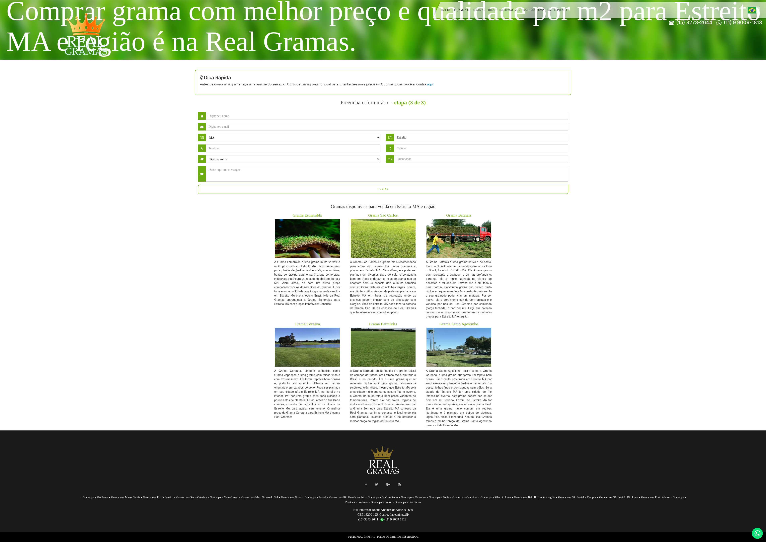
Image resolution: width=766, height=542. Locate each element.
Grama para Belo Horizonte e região (560, 497)
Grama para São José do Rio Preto (651, 497)
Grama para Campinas (486, 497)
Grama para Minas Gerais (125, 497)
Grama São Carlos (383, 215)
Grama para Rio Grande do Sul (361, 497)
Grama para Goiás (302, 497)
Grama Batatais (458, 215)
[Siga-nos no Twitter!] (376, 484)
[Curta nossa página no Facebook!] (366, 484)
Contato (559, 10)
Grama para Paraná (328, 497)
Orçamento (461, 10)
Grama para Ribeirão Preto (519, 497)
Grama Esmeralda (307, 215)
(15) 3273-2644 (693, 22)
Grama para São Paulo (93, 497)
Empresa (543, 10)
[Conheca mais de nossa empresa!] (388, 484)
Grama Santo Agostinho (458, 323)
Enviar (383, 189)
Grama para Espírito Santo (399, 497)
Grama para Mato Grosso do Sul (268, 497)
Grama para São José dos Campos (606, 497)
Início (445, 10)
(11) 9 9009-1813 (742, 22)
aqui (430, 84)
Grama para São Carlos (426, 502)
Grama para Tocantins (432, 497)
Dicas (493, 10)
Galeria (528, 10)
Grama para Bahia (459, 497)
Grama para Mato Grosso (230, 497)
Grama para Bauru (398, 502)
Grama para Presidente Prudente (364, 502)
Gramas (480, 10)
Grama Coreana (307, 323)
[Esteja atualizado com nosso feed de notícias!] (399, 484)
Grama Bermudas (383, 323)
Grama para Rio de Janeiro (160, 497)
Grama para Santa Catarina (195, 497)
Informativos (510, 10)
